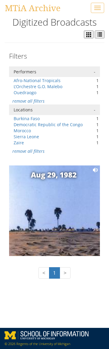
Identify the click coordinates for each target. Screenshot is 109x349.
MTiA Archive (33, 8)
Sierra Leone (26, 136)
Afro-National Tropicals (37, 80)
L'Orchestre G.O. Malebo (38, 86)
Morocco (22, 130)
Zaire (19, 143)
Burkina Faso (27, 118)
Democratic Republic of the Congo (48, 124)
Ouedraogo (25, 92)
